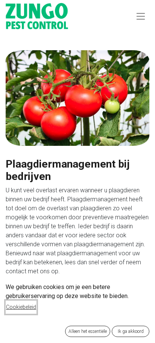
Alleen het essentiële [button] (87, 331)
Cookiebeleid (21, 307)
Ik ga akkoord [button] (131, 331)
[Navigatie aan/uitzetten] (141, 16)
